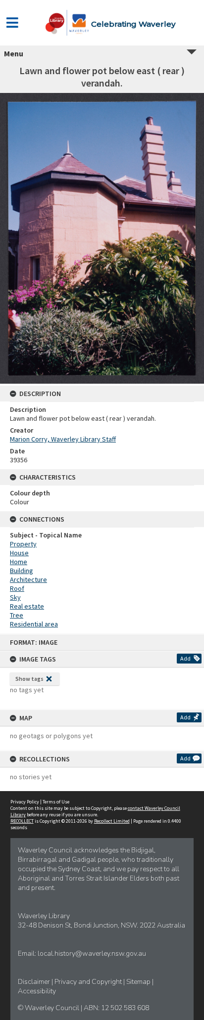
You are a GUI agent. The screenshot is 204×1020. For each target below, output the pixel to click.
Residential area (34, 624)
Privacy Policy (24, 801)
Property (23, 543)
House (19, 552)
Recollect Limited (112, 821)
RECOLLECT (22, 821)
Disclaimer (34, 981)
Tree (16, 615)
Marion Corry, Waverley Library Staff (63, 439)
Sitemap (139, 981)
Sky (15, 597)
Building (21, 570)
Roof (17, 588)
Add (185, 658)
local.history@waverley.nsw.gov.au (92, 953)
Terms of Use (56, 801)
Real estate (27, 606)
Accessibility (37, 991)
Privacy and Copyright (88, 981)
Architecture (28, 579)
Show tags (29, 678)
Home (18, 561)
